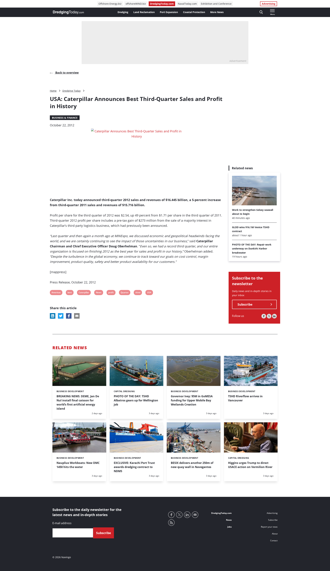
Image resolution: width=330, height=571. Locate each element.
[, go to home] (68, 12)
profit (111, 293)
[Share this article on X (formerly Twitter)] (60, 316)
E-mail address (62, 523)
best (69, 293)
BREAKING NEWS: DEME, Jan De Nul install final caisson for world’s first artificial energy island (78, 402)
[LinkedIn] (274, 316)
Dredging (123, 12)
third (137, 293)
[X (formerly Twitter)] (269, 316)
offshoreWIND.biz (136, 3)
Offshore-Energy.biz (110, 3)
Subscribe (245, 304)
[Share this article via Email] (77, 316)
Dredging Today (71, 90)
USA (149, 293)
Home (53, 90)
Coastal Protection (194, 12)
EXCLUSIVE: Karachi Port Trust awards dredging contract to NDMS (134, 467)
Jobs (229, 526)
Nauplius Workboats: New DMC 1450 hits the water (78, 465)
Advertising (268, 3)
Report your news (269, 526)
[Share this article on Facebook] (69, 316)
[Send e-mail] (195, 514)
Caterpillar (84, 293)
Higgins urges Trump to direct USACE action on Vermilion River (250, 465)
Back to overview (67, 73)
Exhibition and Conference (216, 3)
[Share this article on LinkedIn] (52, 316)
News (98, 293)
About (275, 533)
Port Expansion (169, 12)
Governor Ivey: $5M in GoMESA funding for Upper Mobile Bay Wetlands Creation (192, 400)
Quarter (124, 293)
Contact (274, 540)
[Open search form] (261, 12)
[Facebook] (263, 316)
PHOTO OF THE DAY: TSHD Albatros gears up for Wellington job (136, 400)
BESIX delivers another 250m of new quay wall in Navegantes (192, 465)
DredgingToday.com (162, 3)
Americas (56, 293)
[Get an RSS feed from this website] (171, 522)
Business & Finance (65, 117)
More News (217, 12)
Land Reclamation (144, 12)
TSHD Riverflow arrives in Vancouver (245, 398)
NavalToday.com (187, 3)
